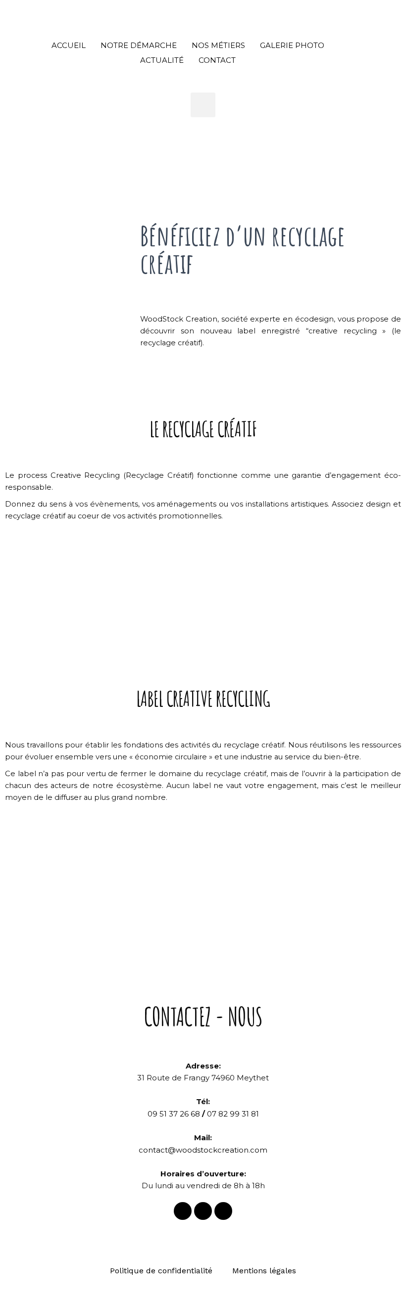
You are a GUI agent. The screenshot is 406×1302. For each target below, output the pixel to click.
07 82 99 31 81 (233, 1113)
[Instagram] (203, 1211)
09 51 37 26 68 (174, 1113)
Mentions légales (264, 1270)
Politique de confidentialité (161, 1270)
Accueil (68, 45)
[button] (203, 105)
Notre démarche (139, 45)
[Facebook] (183, 1211)
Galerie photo (292, 45)
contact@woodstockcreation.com (203, 1150)
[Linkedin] (223, 1211)
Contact (217, 60)
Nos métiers (218, 45)
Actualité (162, 60)
